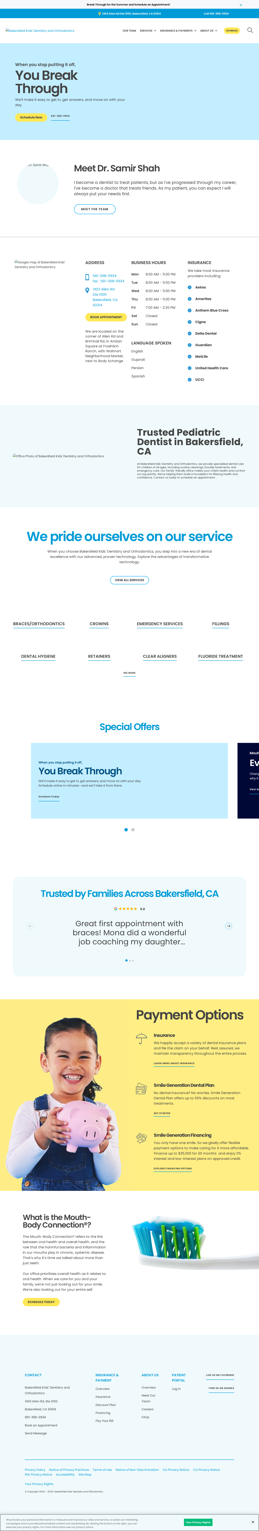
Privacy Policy (35, 1470)
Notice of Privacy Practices (69, 1470)
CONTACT (33, 1375)
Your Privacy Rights (39, 1484)
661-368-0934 (104, 275)
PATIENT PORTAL (179, 1378)
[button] (126, 829)
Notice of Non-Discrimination (137, 1470)
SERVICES (146, 31)
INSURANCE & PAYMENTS (176, 31)
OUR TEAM (129, 31)
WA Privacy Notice (38, 1475)
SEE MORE (129, 672)
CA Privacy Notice (176, 1470)
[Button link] (250, 30)
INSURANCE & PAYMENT (107, 1378)
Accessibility (65, 1475)
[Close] (253, 1522)
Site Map (85, 1475)
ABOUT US (206, 31)
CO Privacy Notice (206, 1470)
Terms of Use (102, 1470)
